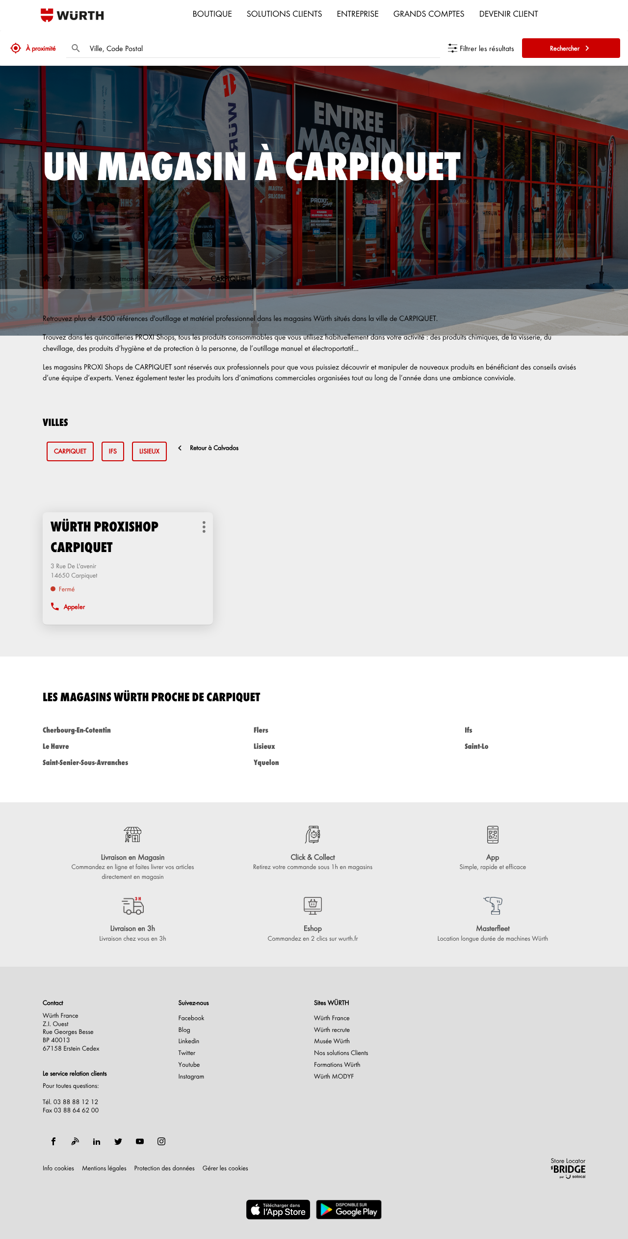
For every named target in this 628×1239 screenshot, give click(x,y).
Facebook (192, 1018)
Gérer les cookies (225, 1168)
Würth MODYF (334, 1076)
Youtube (189, 1065)
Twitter (187, 1053)
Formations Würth (337, 1065)
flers (261, 730)
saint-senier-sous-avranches (85, 762)
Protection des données (164, 1168)
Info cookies (58, 1168)
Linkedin (189, 1041)
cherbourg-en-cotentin (77, 730)
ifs (113, 451)
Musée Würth (332, 1041)
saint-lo (476, 746)
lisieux (149, 451)
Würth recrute (332, 1030)
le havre (56, 746)
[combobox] (262, 48)
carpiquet (70, 451)
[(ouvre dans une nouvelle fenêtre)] (278, 1209)
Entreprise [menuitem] (358, 13)
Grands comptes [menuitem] (429, 13)
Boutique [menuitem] (212, 13)
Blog (184, 1030)
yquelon (266, 762)
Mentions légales (104, 1168)
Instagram (192, 1076)
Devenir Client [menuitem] (508, 13)
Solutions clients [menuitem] (284, 13)
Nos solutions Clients (341, 1053)
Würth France (332, 1018)
